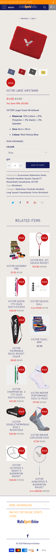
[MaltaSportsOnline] (28, 7)
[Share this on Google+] (35, 202)
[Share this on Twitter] (13, 202)
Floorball (10, 178)
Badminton (35, 175)
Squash (27, 178)
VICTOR (34, 182)
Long (8, 192)
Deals (43, 175)
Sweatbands (24, 182)
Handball (19, 178)
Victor (34, 192)
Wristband (17, 185)
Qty (8, 159)
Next (33, 18)
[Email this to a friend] (42, 202)
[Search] (44, 7)
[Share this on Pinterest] (28, 202)
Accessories (23, 175)
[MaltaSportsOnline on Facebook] (28, 536)
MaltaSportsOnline (31, 543)
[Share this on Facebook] (20, 202)
